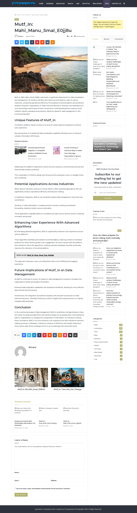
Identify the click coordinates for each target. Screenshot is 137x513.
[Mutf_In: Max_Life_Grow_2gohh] (74, 413)
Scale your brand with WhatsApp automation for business (25, 423)
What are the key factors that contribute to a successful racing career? (113, 267)
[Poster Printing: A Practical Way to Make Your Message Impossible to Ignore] (57, 150)
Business (49, 3)
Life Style (86, 3)
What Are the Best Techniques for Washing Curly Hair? (114, 94)
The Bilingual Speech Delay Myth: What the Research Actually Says (109, 146)
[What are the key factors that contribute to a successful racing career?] (99, 267)
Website (54, 480)
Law (77, 3)
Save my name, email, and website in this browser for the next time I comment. (43, 488)
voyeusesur (98, 328)
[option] (112, 140)
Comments (119, 39)
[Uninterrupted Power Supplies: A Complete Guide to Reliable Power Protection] (20, 150)
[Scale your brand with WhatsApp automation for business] (25, 413)
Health (70, 3)
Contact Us (116, 3)
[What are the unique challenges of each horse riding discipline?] (99, 64)
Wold (96, 325)
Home (41, 3)
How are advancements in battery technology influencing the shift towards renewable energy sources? (114, 297)
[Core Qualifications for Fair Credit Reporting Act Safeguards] (99, 105)
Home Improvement (101, 342)
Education (60, 3)
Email (17, 480)
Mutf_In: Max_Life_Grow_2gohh (72, 422)
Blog (95, 335)
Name (17, 472)
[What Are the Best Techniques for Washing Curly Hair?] (99, 95)
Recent (106, 39)
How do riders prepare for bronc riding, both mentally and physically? (106, 238)
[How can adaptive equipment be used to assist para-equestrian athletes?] (99, 254)
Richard (20, 36)
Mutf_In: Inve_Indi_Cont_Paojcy (48, 422)
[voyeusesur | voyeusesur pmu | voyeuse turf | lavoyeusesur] (23, 3)
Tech (107, 3)
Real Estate (97, 3)
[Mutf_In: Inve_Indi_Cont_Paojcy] (49, 413)
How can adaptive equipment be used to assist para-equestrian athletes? (114, 252)
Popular (95, 39)
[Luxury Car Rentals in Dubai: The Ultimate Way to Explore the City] (99, 50)
